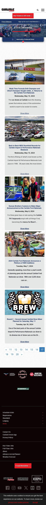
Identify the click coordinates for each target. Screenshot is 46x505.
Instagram (14, 488)
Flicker (32, 488)
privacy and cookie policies (18, 502)
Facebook (8, 488)
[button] (23, 40)
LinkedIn (38, 488)
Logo (8, 10)
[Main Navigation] (42, 10)
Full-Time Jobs (8, 448)
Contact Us (6, 432)
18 (7, 354)
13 (21, 349)
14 (26, 349)
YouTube (20, 488)
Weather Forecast (9, 457)
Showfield (6, 418)
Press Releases (7, 22)
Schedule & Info (8, 412)
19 (12, 354)
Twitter (26, 488)
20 (17, 354)
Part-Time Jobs (8, 446)
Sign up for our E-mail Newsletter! (29, 22)
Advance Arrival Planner (11, 454)
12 (16, 349)
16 (37, 349)
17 (42, 349)
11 (10, 349)
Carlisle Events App (9, 435)
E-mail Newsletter (22, 466)
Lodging (5, 421)
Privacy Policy (8, 437)
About (5, 451)
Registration (7, 415)
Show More (24, 113)
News (5, 424)
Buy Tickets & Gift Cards (21, 16)
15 (31, 349)
